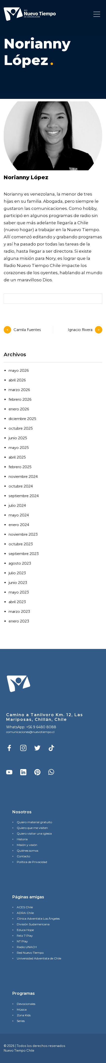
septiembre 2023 (24, 553)
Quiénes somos (27, 850)
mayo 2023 (19, 592)
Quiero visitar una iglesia (34, 833)
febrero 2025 (20, 467)
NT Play (22, 941)
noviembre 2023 (23, 534)
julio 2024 (17, 505)
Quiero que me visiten (32, 827)
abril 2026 (17, 380)
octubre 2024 (21, 486)
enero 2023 (19, 621)
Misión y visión (27, 844)
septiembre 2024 (24, 495)
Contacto (23, 856)
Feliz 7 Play (25, 935)
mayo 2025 (19, 447)
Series (21, 1020)
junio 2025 (18, 438)
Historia (22, 839)
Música (22, 1009)
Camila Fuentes (27, 329)
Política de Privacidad (32, 862)
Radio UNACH (27, 947)
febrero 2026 (20, 399)
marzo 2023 (19, 611)
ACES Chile (25, 907)
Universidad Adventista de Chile (39, 958)
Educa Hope (25, 930)
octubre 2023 (21, 544)
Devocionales (26, 1003)
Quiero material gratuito (34, 822)
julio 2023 (17, 573)
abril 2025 (17, 457)
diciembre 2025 (22, 418)
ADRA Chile (25, 912)
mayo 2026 (19, 370)
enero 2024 (19, 524)
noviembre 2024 (23, 476)
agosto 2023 (20, 563)
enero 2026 (19, 409)
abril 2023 (17, 601)
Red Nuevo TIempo (30, 952)
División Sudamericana (33, 924)
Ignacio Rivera (80, 329)
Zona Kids (24, 1015)
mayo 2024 (19, 515)
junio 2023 (18, 582)
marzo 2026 (19, 389)
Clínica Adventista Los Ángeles (38, 918)
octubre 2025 (21, 428)
